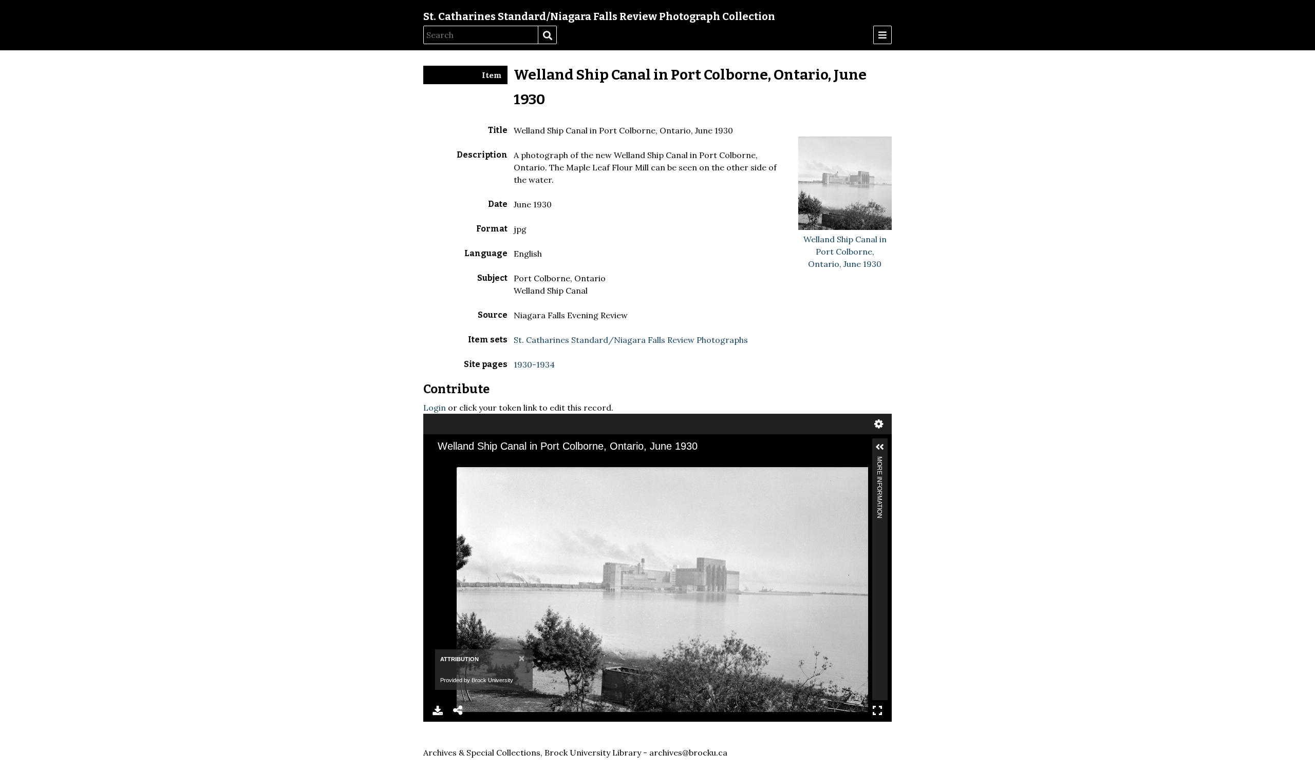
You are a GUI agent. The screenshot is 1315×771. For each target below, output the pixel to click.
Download (437, 710)
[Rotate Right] (487, 475)
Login (434, 407)
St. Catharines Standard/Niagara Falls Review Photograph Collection (599, 16)
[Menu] (882, 35)
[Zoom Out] (470, 475)
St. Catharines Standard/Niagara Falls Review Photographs (631, 340)
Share (458, 710)
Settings (879, 424)
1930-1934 (534, 364)
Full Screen (877, 710)
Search (547, 35)
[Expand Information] (880, 447)
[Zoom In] (452, 475)
